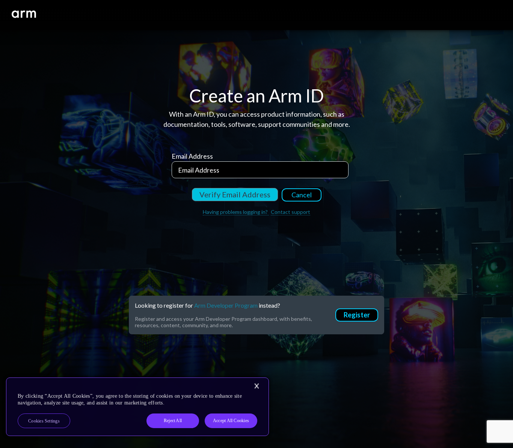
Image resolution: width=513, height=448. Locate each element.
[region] (137, 406)
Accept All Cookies (231, 420)
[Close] (256, 386)
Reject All (173, 420)
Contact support (290, 212)
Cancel (301, 195)
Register (357, 315)
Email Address (192, 156)
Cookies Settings (44, 421)
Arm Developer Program (226, 305)
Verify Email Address (234, 194)
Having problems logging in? (236, 212)
